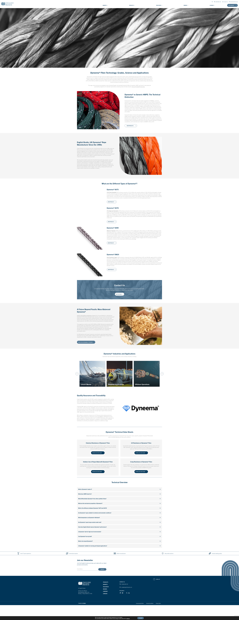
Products (131, 5)
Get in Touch (119, 294)
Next (162, 373)
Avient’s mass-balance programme (84, 315)
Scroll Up (158, 579)
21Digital (84, 603)
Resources (158, 5)
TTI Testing (100, 416)
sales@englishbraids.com (126, 587)
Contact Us (226, 1)
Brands (185, 5)
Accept (140, 618)
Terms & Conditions (149, 603)
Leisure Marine (86, 370)
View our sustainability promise (85, 342)
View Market (84, 384)
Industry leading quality (217, 553)
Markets (105, 5)
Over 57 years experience (25, 553)
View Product (111, 201)
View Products (130, 125)
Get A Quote (231, 5)
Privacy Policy (158, 603)
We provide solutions (169, 553)
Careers (105, 593)
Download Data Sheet (97, 452)
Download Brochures (234, 1)
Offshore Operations (142, 369)
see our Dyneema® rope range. (138, 86)
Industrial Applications (116, 369)
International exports (73, 553)
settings (128, 618)
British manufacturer (121, 553)
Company (212, 5)
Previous (77, 373)
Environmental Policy (140, 603)
